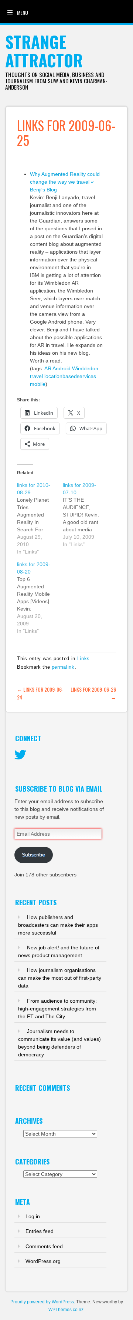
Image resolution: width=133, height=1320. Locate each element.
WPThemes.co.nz (65, 1309)
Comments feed (44, 1246)
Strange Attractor (44, 51)
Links (83, 658)
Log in (32, 1216)
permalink (63, 667)
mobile (37, 384)
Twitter (20, 755)
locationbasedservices (70, 376)
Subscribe (33, 855)
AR (47, 368)
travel (36, 376)
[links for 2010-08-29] (40, 518)
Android (61, 368)
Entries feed (39, 1231)
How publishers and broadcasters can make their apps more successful (58, 925)
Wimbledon (85, 368)
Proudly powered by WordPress (42, 1301)
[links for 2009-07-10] (86, 514)
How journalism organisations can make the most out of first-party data (59, 978)
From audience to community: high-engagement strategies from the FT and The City (57, 1008)
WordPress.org (43, 1261)
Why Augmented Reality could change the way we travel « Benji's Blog (65, 182)
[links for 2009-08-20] (40, 598)
